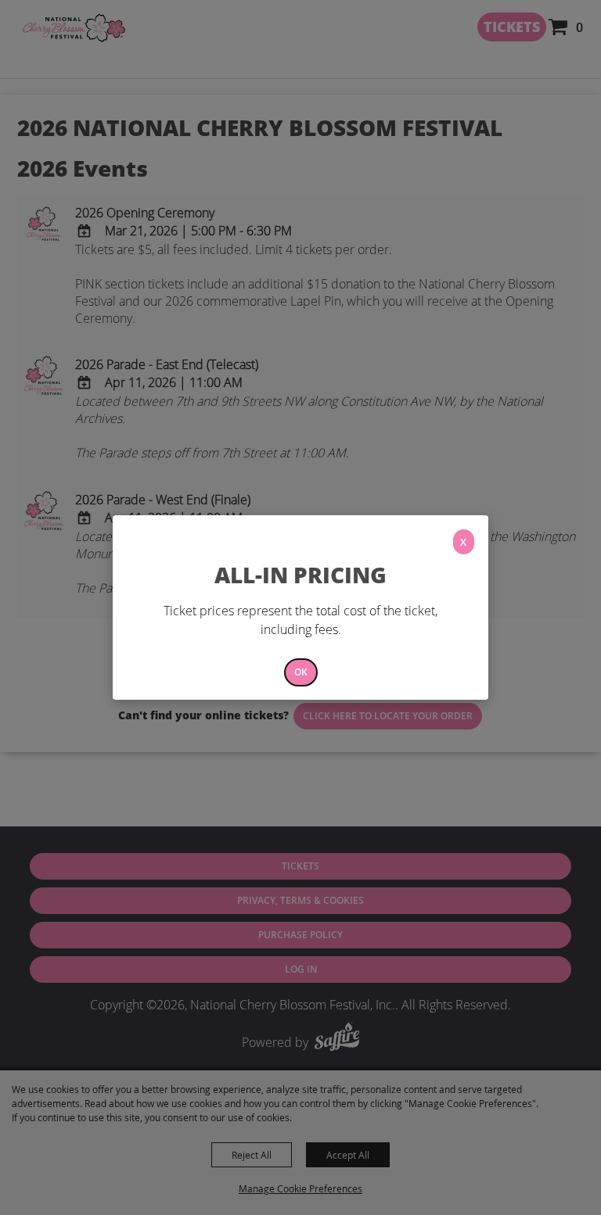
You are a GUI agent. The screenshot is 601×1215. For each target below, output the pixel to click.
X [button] (463, 542)
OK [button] (301, 672)
